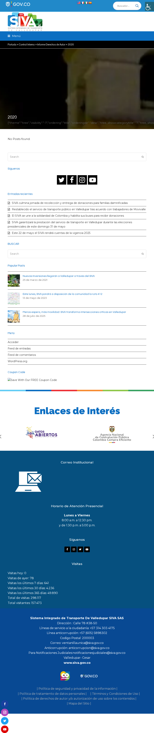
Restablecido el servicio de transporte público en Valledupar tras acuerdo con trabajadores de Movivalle (79, 209)
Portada (12, 44)
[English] (78, 2)
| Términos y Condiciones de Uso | (115, 693)
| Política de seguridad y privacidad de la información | (77, 688)
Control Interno (27, 44)
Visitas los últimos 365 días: (28, 593)
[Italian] (86, 2)
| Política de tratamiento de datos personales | (52, 693)
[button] (14, 36)
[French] (82, 2)
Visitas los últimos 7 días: (26, 583)
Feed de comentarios (22, 355)
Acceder (13, 342)
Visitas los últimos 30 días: (27, 588)
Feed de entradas (19, 348)
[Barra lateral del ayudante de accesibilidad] (149, 6)
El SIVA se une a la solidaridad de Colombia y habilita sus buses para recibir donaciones (68, 215)
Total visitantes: (19, 603)
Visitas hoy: (16, 573)
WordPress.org (17, 361)
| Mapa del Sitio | (79, 703)
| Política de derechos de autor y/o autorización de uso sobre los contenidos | (78, 698)
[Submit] (143, 157)
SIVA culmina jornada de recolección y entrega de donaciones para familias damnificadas (70, 203)
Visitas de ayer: (19, 578)
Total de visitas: (19, 598)
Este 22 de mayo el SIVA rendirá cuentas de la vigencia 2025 (51, 233)
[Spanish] (90, 2)
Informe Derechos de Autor (51, 44)
